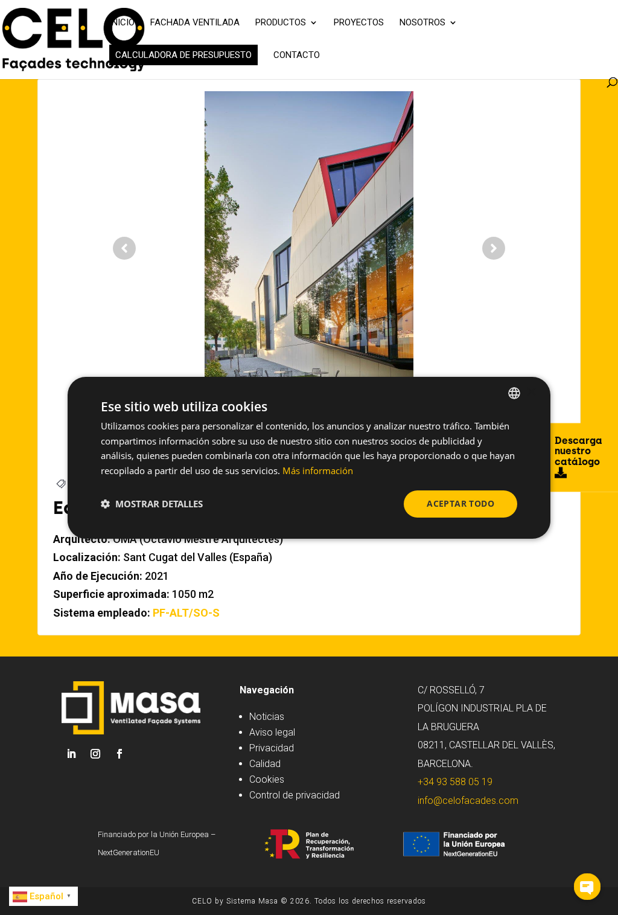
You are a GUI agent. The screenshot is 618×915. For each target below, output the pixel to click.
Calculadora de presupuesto (183, 55)
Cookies (266, 779)
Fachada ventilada (195, 23)
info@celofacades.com (468, 800)
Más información (317, 470)
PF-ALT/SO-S (186, 612)
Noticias (266, 716)
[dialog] (309, 457)
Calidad (265, 763)
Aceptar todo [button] (460, 503)
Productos (280, 23)
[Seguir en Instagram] (95, 753)
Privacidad (271, 748)
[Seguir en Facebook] (119, 753)
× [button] (530, 392)
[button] (152, 503)
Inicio (122, 23)
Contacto (296, 55)
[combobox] (514, 393)
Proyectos (359, 23)
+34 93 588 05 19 (455, 782)
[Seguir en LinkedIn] (71, 753)
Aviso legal (272, 732)
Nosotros (422, 23)
